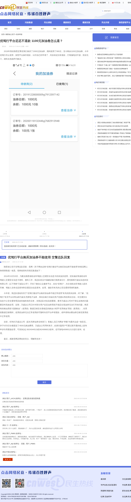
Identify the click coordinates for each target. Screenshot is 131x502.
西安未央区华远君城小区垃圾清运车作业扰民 (113, 126)
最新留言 (67, 22)
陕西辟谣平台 (101, 48)
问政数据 (29, 22)
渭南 (54, 29)
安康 (103, 29)
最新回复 (86, 22)
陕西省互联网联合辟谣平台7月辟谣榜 (110, 54)
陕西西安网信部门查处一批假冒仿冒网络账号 (112, 68)
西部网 (30, 2)
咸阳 (30, 29)
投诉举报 (19, 34)
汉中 (91, 29)
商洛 (115, 29)
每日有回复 (100, 82)
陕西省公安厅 (10, 34)
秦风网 (103, 479)
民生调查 (48, 22)
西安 (5, 29)
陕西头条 (45, 2)
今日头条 (117, 2)
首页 (10, 22)
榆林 (79, 29)
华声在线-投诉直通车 (109, 485)
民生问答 (105, 22)
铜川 (42, 29)
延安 (66, 29)
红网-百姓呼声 (106, 497)
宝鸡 (18, 29)
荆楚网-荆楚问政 (107, 491)
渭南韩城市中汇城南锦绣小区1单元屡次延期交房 (114, 140)
